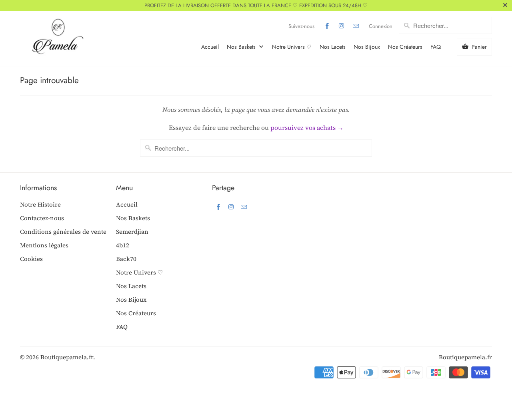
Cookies (31, 259)
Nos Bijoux (367, 47)
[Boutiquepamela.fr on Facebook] (327, 26)
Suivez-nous (301, 26)
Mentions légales (44, 245)
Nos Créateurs (405, 47)
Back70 (126, 259)
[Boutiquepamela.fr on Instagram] (341, 26)
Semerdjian (132, 231)
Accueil (210, 47)
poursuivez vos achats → (307, 127)
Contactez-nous (42, 218)
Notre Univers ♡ (292, 47)
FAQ (435, 47)
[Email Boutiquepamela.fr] (356, 26)
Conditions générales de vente (63, 231)
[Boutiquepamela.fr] (56, 38)
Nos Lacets (333, 47)
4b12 (122, 245)
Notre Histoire (40, 204)
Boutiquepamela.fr (66, 357)
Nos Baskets (242, 47)
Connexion (380, 26)
